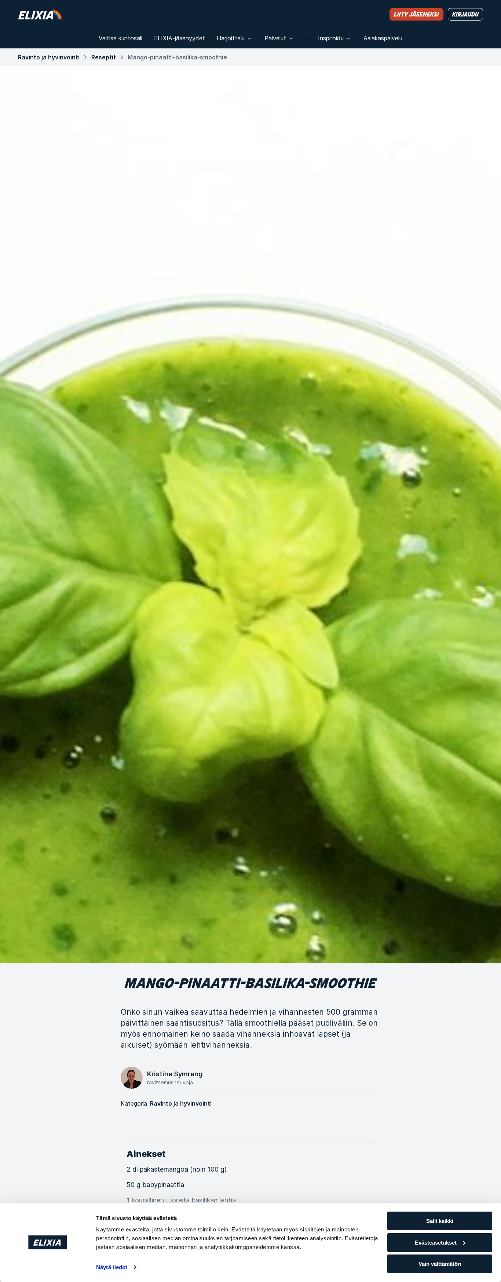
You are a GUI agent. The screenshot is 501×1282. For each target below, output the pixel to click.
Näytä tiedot (111, 1267)
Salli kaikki (439, 1221)
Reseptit (103, 57)
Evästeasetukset (436, 1242)
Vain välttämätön (439, 1264)
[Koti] (40, 14)
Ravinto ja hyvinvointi (49, 57)
